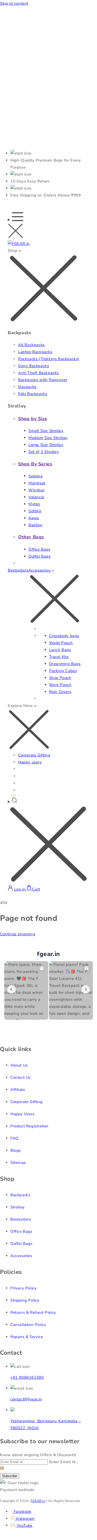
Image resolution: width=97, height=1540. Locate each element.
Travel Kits (59, 656)
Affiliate (17, 1089)
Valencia (36, 497)
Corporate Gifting (34, 755)
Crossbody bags (64, 635)
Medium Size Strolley (48, 437)
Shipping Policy (25, 1300)
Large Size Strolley (45, 444)
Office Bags (39, 549)
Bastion (35, 525)
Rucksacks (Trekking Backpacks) (48, 358)
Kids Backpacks (32, 393)
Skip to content (14, 3)
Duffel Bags (39, 556)
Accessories (21, 1255)
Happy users (30, 762)
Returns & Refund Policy (33, 1312)
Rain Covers (60, 691)
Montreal (36, 483)
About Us (19, 1065)
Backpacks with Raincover (42, 379)
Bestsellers (18, 570)
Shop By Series (35, 464)
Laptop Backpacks (35, 351)
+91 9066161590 (27, 1377)
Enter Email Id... (63, 1461)
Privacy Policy (23, 1288)
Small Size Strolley (45, 430)
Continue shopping (17, 934)
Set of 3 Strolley (43, 451)
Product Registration (29, 1126)
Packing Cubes (63, 670)
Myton (34, 504)
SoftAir (34, 511)
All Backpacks (31, 344)
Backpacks (20, 1195)
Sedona (35, 476)
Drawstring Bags (65, 663)
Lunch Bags (60, 649)
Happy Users (22, 1113)
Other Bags (31, 537)
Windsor (36, 490)
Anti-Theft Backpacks (38, 372)
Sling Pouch (60, 684)
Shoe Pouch (60, 677)
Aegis (33, 518)
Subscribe (9, 1476)
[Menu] (15, 226)
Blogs (15, 1150)
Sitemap (18, 1162)
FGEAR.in (38, 1501)
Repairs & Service (26, 1336)
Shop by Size (32, 418)
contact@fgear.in (26, 1399)
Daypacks (27, 386)
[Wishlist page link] (13, 796)
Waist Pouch (61, 642)
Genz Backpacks (33, 365)
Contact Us (20, 1077)
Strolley (17, 1207)
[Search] (48, 841)
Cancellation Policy (28, 1324)
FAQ (14, 1138)
